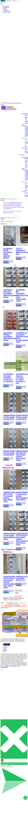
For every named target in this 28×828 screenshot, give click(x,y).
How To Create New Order (26, 121)
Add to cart (10, 261)
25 (3, 306)
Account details (6, 11)
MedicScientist (13, 666)
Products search (4, 198)
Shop (23, 124)
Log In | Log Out (7, 12)
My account (24, 125)
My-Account (6, 6)
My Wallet (5, 9)
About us (24, 147)
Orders (26, 129)
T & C (23, 138)
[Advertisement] (14, 814)
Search (2, 200)
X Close (2, 671)
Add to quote (6, 263)
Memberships (6, 7)
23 (15, 265)
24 (15, 266)
